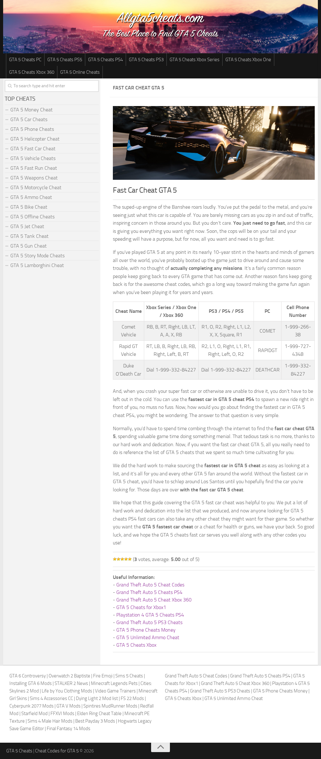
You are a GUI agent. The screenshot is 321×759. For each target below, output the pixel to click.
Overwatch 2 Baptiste (69, 676)
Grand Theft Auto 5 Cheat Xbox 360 (154, 600)
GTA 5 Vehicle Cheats (32, 158)
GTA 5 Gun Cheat (28, 246)
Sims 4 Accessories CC (51, 698)
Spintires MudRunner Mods (110, 706)
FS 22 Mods (132, 698)
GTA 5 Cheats (19, 751)
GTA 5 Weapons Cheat (34, 178)
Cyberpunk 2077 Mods (31, 706)
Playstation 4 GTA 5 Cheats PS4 (150, 615)
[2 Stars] (118, 559)
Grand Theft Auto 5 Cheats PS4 (149, 592)
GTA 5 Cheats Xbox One (248, 59)
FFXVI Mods (62, 713)
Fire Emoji (103, 676)
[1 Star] (115, 559)
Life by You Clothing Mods (67, 691)
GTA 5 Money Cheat (31, 110)
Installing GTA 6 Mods (30, 683)
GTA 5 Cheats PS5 (64, 59)
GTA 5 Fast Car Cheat (32, 149)
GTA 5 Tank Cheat (29, 236)
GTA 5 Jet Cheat (27, 226)
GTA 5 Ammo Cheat (31, 197)
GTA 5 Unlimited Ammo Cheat (147, 637)
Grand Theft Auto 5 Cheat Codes (150, 585)
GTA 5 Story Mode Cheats (37, 256)
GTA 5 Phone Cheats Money (146, 630)
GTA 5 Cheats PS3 (146, 59)
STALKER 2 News (71, 683)
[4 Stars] (126, 559)
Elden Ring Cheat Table (99, 713)
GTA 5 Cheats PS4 (105, 59)
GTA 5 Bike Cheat (28, 207)
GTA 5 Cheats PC (25, 59)
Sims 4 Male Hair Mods (50, 721)
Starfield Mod (34, 713)
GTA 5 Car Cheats (28, 119)
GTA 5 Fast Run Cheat (33, 168)
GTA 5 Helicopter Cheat (35, 139)
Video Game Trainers (115, 691)
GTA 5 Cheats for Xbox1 (141, 607)
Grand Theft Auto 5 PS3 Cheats (149, 622)
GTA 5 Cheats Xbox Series (194, 59)
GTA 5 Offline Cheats (32, 217)
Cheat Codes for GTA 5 (57, 751)
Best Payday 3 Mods (95, 721)
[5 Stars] (130, 559)
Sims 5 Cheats (129, 676)
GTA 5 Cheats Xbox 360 (31, 72)
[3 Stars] (122, 559)
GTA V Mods (68, 706)
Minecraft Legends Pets (114, 683)
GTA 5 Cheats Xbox (136, 645)
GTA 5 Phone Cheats (32, 129)
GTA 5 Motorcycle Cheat (35, 187)
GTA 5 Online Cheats (80, 72)
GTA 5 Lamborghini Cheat (37, 265)
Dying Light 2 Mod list (97, 698)
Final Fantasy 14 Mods (68, 728)
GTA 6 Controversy (27, 676)
